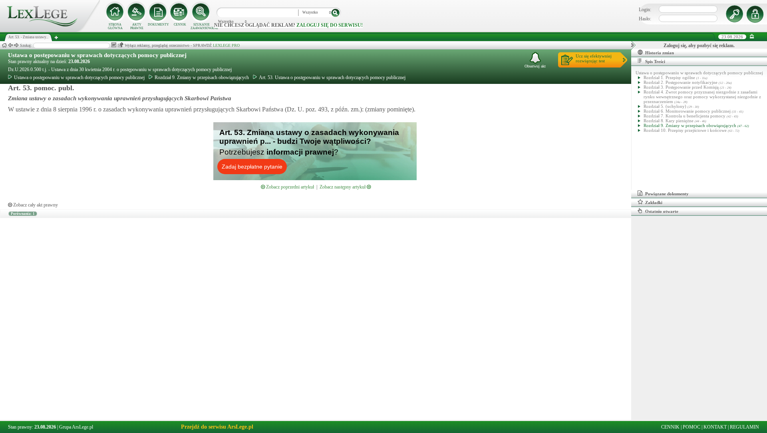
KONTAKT (715, 427)
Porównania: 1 (23, 214)
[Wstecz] (10, 45)
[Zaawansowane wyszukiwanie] (201, 12)
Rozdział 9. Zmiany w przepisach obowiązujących (202, 77)
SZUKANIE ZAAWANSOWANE (201, 26)
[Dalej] (16, 45)
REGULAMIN (744, 427)
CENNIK (180, 24)
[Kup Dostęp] (180, 12)
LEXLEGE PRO (226, 45)
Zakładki (653, 202)
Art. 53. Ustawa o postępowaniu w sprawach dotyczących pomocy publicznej (332, 77)
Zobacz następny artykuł (343, 187)
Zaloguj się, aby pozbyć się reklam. (699, 45)
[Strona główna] (50, 30)
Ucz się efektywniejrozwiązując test (594, 58)
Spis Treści (655, 61)
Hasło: (645, 19)
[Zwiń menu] (752, 36)
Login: (645, 9)
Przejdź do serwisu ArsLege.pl (217, 427)
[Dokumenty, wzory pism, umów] (158, 12)
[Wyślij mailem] (120, 45)
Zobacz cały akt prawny (35, 205)
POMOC (691, 427)
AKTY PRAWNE (136, 26)
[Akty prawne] (136, 12)
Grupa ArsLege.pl (76, 427)
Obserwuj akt (535, 66)
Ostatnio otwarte (661, 211)
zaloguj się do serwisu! (329, 25)
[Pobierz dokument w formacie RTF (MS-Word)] (113, 45)
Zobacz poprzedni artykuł (289, 187)
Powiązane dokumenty (667, 193)
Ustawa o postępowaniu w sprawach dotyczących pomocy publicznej (97, 55)
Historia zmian (659, 52)
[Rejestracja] (756, 14)
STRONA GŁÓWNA (115, 26)
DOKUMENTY (158, 24)
